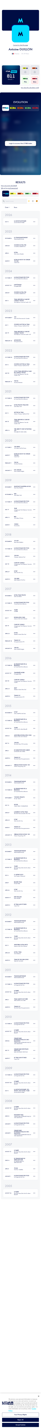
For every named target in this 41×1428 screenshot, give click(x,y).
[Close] (38, 1396)
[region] (20, 1410)
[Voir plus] (34, 221)
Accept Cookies (20, 1425)
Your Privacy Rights (20, 1414)
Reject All (20, 1420)
